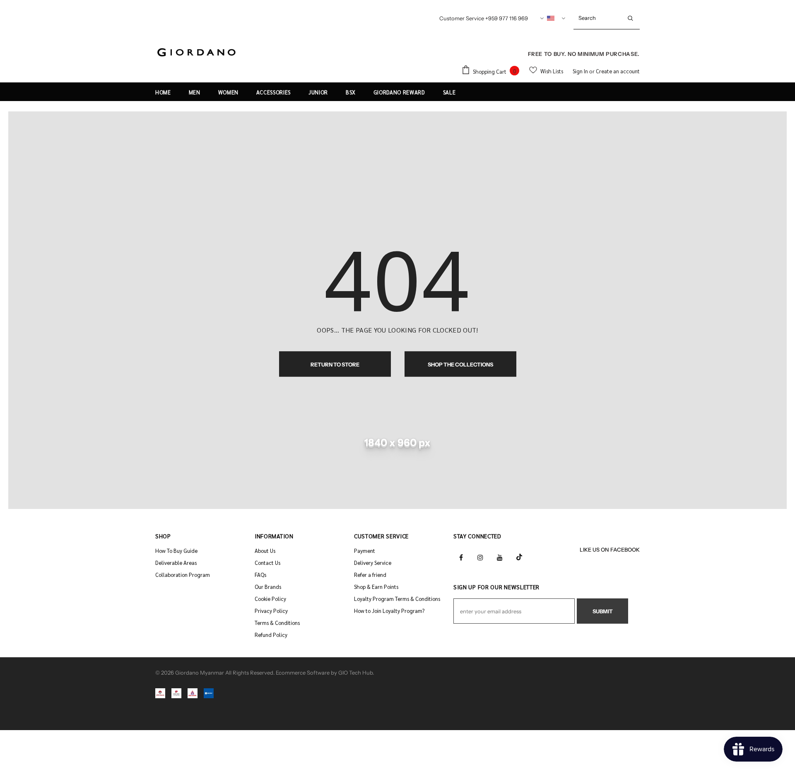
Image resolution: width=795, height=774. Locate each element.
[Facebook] (460, 556)
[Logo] (196, 52)
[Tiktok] (519, 556)
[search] (597, 18)
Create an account (618, 71)
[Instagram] (480, 556)
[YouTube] (499, 556)
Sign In (581, 71)
